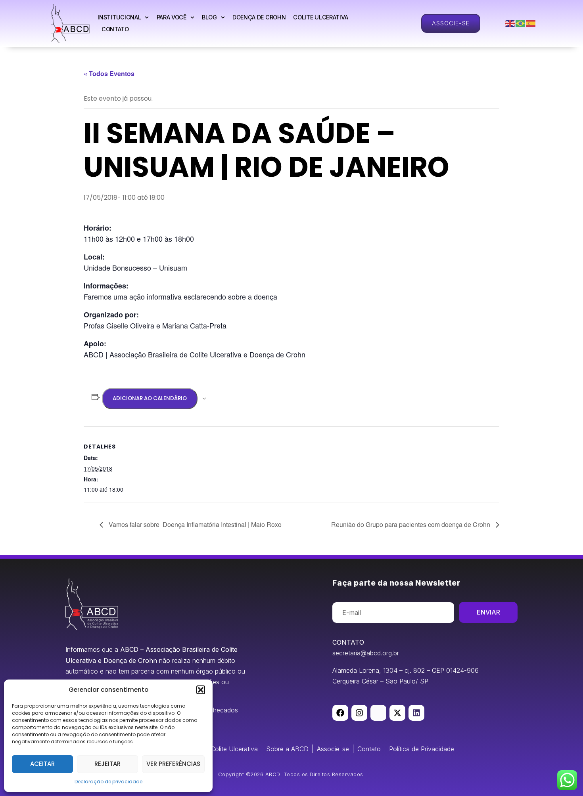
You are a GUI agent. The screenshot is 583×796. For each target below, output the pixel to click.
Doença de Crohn (259, 17)
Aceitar (42, 764)
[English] (510, 23)
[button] (201, 690)
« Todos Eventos (109, 73)
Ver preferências (173, 764)
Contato (115, 29)
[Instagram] (359, 713)
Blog (209, 17)
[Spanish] (531, 23)
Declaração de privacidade (108, 781)
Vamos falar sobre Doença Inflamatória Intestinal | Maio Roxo (194, 524)
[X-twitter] (397, 713)
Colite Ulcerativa (320, 17)
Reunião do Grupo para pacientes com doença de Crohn (411, 524)
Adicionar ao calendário (150, 398)
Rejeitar (107, 764)
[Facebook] (340, 713)
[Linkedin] (416, 713)
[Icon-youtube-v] (378, 713)
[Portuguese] (521, 23)
